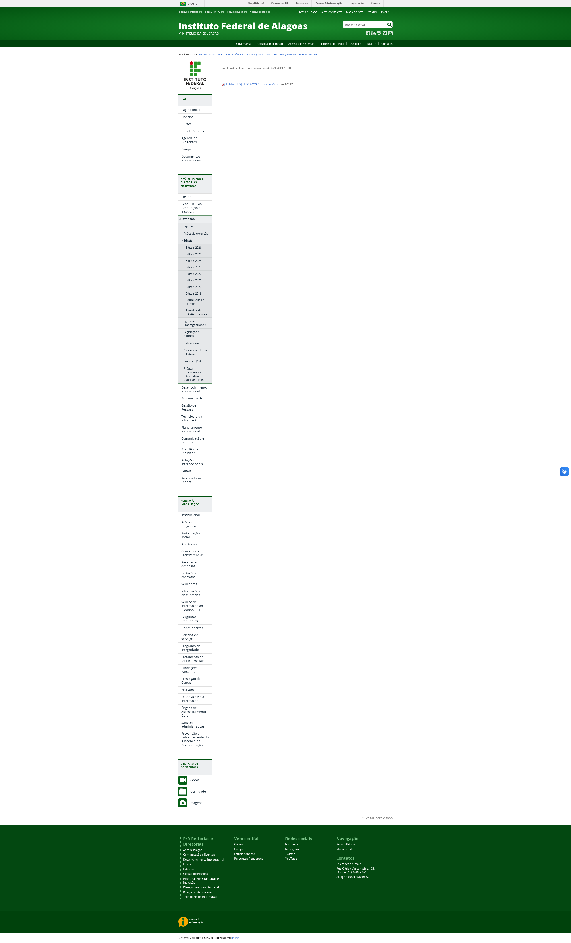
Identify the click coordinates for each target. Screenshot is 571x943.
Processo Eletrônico (332, 43)
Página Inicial (207, 54)
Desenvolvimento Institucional (203, 859)
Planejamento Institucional (201, 887)
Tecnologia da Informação (200, 897)
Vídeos (194, 780)
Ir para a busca (236, 11)
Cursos (238, 844)
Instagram (379, 33)
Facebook (368, 33)
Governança (243, 43)
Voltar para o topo (379, 818)
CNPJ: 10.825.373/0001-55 (352, 877)
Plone (235, 937)
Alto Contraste (331, 12)
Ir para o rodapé (259, 11)
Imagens (196, 803)
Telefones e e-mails (348, 864)
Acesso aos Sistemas (301, 43)
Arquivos (257, 54)
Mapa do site (354, 12)
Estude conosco (244, 854)
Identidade (198, 791)
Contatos (387, 43)
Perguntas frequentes (248, 859)
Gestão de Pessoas (195, 874)
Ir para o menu (214, 11)
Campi (238, 849)
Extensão (233, 54)
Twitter (385, 33)
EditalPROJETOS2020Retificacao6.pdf (253, 84)
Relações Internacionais (198, 892)
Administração (192, 850)
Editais (246, 54)
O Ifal (221, 54)
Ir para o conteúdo (189, 11)
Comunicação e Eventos (199, 855)
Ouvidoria (356, 43)
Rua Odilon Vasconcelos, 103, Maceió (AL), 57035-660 (355, 870)
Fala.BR (371, 43)
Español (372, 12)
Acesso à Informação (270, 43)
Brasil (192, 4)
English (386, 12)
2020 (268, 54)
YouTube (373, 33)
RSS (390, 33)
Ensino (187, 864)
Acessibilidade (308, 12)
